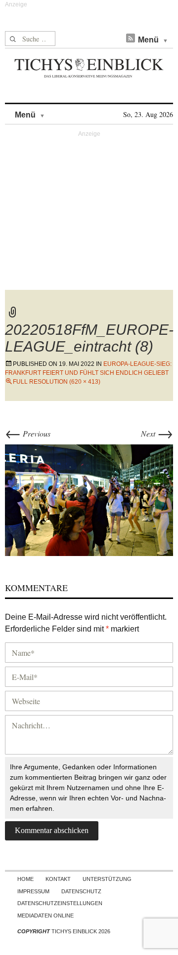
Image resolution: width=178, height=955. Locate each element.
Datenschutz (81, 891)
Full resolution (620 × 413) (56, 381)
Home (25, 879)
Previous (27, 433)
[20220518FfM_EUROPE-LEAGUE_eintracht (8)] (89, 499)
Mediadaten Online (45, 915)
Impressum (33, 891)
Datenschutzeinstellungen (59, 903)
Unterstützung (107, 879)
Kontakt (58, 879)
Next (157, 433)
